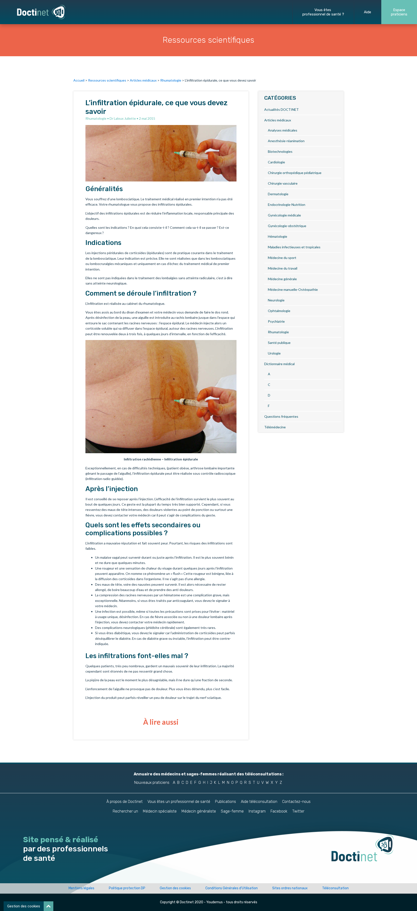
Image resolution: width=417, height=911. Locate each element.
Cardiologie (276, 162)
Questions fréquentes (281, 416)
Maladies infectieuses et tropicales (294, 247)
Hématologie (277, 236)
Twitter (298, 811)
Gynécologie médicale (284, 215)
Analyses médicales (282, 130)
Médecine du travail (282, 268)
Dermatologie (278, 194)
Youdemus (214, 902)
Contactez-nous (296, 801)
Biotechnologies (280, 151)
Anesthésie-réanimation (286, 141)
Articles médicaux (143, 80)
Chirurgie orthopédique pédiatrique (294, 173)
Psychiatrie (276, 321)
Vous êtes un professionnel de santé (178, 801)
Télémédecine (275, 427)
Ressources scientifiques (107, 80)
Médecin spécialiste (160, 811)
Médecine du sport (282, 258)
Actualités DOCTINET (281, 109)
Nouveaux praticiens (151, 782)
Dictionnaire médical (279, 364)
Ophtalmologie (279, 311)
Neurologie (276, 300)
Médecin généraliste (198, 811)
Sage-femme (232, 811)
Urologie (274, 353)
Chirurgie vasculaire (283, 183)
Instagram (257, 811)
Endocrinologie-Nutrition (286, 204)
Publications (225, 801)
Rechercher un (125, 811)
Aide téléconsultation (259, 801)
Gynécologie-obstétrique (287, 226)
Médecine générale (282, 279)
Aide (367, 12)
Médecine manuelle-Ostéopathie (293, 289)
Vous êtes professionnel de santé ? (323, 12)
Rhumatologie (170, 80)
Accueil (78, 80)
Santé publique (279, 343)
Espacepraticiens (399, 12)
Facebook (279, 811)
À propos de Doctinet (124, 801)
